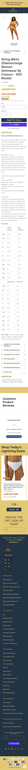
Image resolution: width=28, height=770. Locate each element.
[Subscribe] (23, 529)
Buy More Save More (9, 632)
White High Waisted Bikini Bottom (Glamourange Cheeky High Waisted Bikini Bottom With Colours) (14, 486)
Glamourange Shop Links (10, 601)
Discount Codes (7, 636)
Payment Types (7, 618)
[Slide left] (9, 44)
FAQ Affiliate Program (9, 709)
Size (2, 103)
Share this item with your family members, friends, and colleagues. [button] (13, 381)
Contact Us (6, 685)
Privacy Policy (7, 660)
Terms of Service (8, 664)
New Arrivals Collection (10, 583)
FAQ (4, 614)
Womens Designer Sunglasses (12, 597)
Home (8, 555)
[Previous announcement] (3, 3)
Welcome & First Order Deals (11, 587)
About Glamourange (9, 653)
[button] (3, 10)
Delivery (5, 667)
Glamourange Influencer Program (13, 713)
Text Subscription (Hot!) (10, 678)
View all (14, 509)
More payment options (14, 128)
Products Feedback (9, 629)
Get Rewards (7, 702)
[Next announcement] (25, 3)
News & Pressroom (8, 723)
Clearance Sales (8, 590)
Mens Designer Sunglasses (11, 594)
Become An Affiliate (9, 706)
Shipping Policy (7, 622)
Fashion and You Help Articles (12, 726)
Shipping (10, 100)
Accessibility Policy (9, 656)
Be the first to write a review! (14, 436)
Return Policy (7, 625)
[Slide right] (18, 44)
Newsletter (6, 689)
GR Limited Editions (9, 605)
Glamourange (16, 767)
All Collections (7, 579)
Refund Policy (7, 674)
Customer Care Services (10, 643)
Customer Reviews (8, 640)
